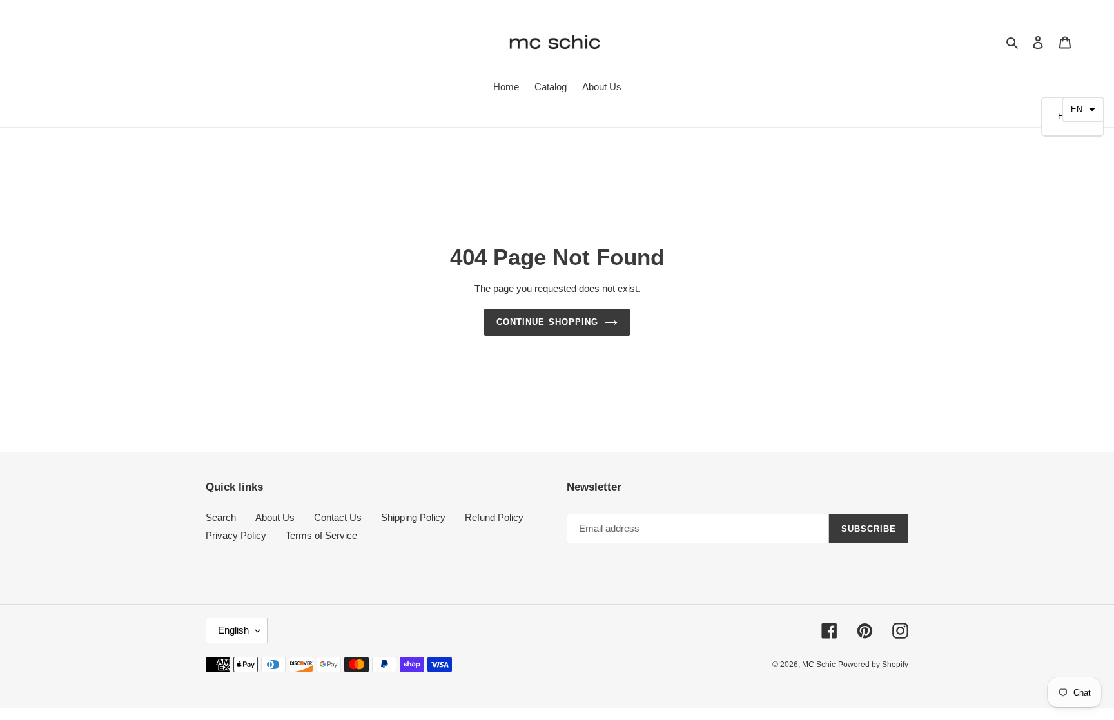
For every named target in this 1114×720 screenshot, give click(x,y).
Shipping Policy (413, 517)
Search (221, 517)
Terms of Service (321, 535)
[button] (1083, 109)
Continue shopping (547, 322)
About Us (275, 517)
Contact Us (338, 517)
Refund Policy (494, 517)
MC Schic (819, 664)
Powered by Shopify (873, 664)
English (233, 630)
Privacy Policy (236, 535)
